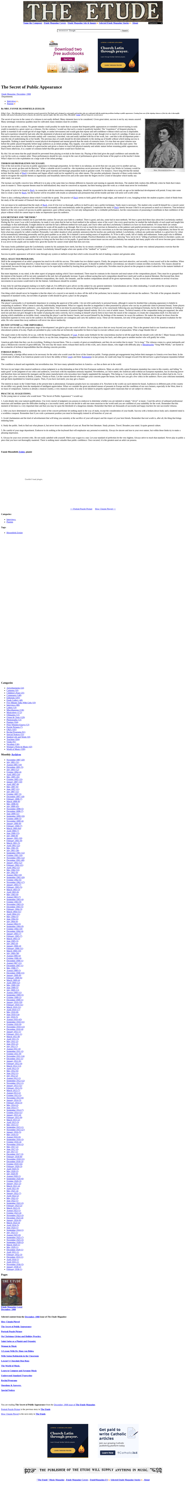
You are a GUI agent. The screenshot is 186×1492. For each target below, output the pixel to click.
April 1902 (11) (13, 867)
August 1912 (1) (14, 1078)
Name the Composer (32, 23)
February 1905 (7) (14, 936)
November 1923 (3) (15, 1215)
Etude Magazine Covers (55, 23)
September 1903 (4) (15, 899)
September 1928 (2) (15, 1242)
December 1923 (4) (15, 1218)
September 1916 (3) (15, 1139)
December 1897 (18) (15, 796)
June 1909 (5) (12, 987)
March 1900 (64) (14, 828)
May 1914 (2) (12, 1105)
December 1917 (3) (15, 1154)
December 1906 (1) (15, 961)
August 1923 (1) (14, 1210)
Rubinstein (86, 357)
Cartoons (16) (12, 690)
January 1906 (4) (14, 946)
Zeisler (78, 115)
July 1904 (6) (12, 921)
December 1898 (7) (15, 811)
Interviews (11, 101)
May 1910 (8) (12, 1012)
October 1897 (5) (14, 794)
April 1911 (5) (13, 1039)
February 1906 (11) (15, 948)
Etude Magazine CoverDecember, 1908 (11, 1308)
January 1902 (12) (14, 863)
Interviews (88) (13, 705)
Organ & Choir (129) (16, 717)
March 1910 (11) (14, 1007)
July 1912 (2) (12, 1076)
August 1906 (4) (14, 956)
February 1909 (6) (14, 978)
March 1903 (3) (13, 889)
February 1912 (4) (14, 1063)
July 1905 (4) (12, 943)
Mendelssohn (148, 344)
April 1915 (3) (13, 1122)
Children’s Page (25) (15, 693)
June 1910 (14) (13, 1014)
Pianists (10, 103)
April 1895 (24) (13, 774)
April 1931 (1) (13, 1252)
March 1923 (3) (13, 1208)
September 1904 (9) (15, 926)
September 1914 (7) (15, 1110)
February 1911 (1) (14, 1034)
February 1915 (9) (14, 1117)
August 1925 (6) (14, 1235)
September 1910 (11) (16, 1022)
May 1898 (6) (12, 804)
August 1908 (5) (14, 970)
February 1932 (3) (14, 1254)
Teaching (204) (13, 739)
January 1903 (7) (14, 885)
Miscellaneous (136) (15, 710)
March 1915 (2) (13, 1120)
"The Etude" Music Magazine (50, 1480)
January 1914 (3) (14, 1100)
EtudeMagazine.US (99, 1480)
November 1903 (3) (15, 904)
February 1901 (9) (14, 840)
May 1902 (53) (13, 870)
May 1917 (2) (12, 1147)
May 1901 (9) (12, 848)
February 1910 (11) (15, 1005)
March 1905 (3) (13, 938)
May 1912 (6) (12, 1071)
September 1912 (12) (16, 1081)
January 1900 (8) (14, 823)
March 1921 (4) (13, 1186)
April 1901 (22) (13, 845)
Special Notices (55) (15, 734)
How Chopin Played (10, 1414)
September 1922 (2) (15, 1203)
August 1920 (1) (14, 1176)
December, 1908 (32, 1317)
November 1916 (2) (15, 1144)
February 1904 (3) (14, 909)
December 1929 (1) (15, 1250)
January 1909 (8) (14, 975)
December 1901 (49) (15, 860)
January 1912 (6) (14, 1061)
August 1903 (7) (14, 897)
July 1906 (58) (13, 953)
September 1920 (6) (15, 1179)
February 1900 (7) (14, 826)
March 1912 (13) (14, 1066)
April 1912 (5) (13, 1068)
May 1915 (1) (12, 1125)
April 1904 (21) (13, 914)
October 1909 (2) (14, 997)
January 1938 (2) (14, 1267)
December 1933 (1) (15, 1257)
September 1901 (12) (16, 853)
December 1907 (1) (15, 965)
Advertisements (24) (15, 688)
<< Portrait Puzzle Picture (81, 509)
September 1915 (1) (15, 1127)
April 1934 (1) (13, 1259)
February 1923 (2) (14, 1205)
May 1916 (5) (12, 1134)
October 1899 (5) (14, 818)
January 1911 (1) (14, 1032)
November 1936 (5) (15, 1264)
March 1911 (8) (13, 1036)
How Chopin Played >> (105, 509)
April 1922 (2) (13, 1196)
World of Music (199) (16, 749)
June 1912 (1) (12, 1073)
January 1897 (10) (14, 782)
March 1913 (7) (13, 1090)
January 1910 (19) (14, 1002)
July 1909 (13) (13, 990)
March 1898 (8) (13, 801)
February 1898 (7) (14, 799)
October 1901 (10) (14, 855)
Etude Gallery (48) (15, 700)
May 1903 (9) (12, 894)
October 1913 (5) (14, 1095)
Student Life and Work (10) (18, 737)
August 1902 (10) (14, 875)
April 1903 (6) (13, 892)
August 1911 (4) (14, 1049)
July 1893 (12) (13, 769)
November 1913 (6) (15, 1098)
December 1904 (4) (15, 931)
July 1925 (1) (12, 1232)
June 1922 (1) (12, 1201)
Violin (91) (11, 742)
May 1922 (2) (12, 1198)
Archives (16, 754)
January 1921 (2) (14, 1183)
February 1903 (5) (14, 887)
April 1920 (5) (13, 1169)
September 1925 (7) (15, 1237)
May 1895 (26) (13, 777)
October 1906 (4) (14, 958)
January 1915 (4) (14, 1115)
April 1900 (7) (13, 831)
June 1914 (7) (12, 1107)
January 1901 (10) (14, 838)
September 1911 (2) (15, 1051)
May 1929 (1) (12, 1247)
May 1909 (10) (13, 985)
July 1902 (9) (12, 872)
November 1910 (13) (16, 1027)
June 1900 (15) (13, 833)
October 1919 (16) (14, 1164)
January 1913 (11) (14, 1085)
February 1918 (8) (14, 1156)
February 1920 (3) (14, 1166)
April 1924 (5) (13, 1225)
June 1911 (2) (12, 1044)
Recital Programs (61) (16, 732)
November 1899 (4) (15, 821)
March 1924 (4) (13, 1223)
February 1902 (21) (15, 865)
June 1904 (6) (12, 919)
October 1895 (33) (14, 779)
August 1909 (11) (14, 992)
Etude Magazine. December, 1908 (16, 94)
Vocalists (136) (13, 744)
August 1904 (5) (14, 924)
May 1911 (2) (12, 1041)
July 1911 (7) (12, 1046)
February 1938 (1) (14, 1269)
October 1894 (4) (14, 772)
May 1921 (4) (12, 1191)
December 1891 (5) (15, 767)
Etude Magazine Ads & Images (82, 23)
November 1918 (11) (16, 1159)
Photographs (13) (14, 720)
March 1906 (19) (14, 951)
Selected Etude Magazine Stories (114, 23)
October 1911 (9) (14, 1054)
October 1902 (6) (14, 880)
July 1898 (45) (13, 806)
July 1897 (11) (13, 791)
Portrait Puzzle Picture (10, 1409)
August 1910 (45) (14, 1019)
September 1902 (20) (16, 877)
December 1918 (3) (15, 1161)
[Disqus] (93, 575)
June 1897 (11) (13, 789)
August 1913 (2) (14, 1093)
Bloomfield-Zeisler (15, 533)
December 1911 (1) (15, 1058)
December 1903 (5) (15, 907)
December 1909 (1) (15, 1000)
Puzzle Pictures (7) (15, 727)
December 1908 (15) (15, 973)
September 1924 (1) (15, 1230)
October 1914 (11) (14, 1112)
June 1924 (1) (12, 1228)
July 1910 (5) (12, 1017)
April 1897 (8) (13, 784)
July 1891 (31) (13, 762)
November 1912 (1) (15, 1083)
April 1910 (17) (13, 1010)
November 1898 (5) (15, 809)
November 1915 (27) (16, 1130)
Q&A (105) (11, 729)
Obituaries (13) (13, 715)
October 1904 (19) (14, 929)
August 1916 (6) (14, 1137)
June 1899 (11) (13, 814)
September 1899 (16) (16, 816)
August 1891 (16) (14, 765)
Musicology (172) (14, 712)
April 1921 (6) (13, 1188)
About (135, 23)
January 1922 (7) (14, 1193)
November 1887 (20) (16, 760)
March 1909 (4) (13, 980)
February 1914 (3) (14, 1103)
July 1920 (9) (12, 1174)
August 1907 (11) (14, 963)
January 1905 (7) (14, 934)
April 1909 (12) (13, 983)
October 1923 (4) (14, 1213)
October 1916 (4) (14, 1142)
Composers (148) (14, 695)
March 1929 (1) (13, 1245)
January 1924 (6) (14, 1220)
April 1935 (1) (13, 1262)
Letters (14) (11, 707)
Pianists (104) (12, 722)
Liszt (75, 335)
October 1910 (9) (14, 1024)
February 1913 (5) (14, 1088)
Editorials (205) (13, 698)
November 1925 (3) (15, 1240)
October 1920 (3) (14, 1181)
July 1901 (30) (13, 850)
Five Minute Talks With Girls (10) (21, 703)
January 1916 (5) (14, 1132)
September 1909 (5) (15, 995)
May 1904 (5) (12, 916)
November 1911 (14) (16, 1056)
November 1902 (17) (16, 882)
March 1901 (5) (13, 843)
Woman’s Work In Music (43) (19, 747)
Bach (24, 173)
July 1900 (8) (12, 836)
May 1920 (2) (12, 1171)
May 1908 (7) (12, 968)
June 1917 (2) (12, 1149)
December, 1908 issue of (74, 1405)
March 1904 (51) (14, 912)
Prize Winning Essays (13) (18, 725)
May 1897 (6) (12, 787)
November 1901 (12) (16, 858)
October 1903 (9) (14, 902)
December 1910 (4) (15, 1029)
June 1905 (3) (12, 941)
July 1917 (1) (12, 1152)
